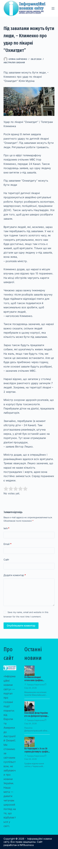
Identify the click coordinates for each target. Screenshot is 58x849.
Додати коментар (15, 575)
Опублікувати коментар (21, 625)
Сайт (6, 559)
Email (7, 544)
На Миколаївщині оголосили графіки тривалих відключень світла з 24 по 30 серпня (35, 682)
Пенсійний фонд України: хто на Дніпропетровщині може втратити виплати (36, 716)
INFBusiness (26, 845)
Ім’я (6, 528)
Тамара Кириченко (35, 684)
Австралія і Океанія (14, 62)
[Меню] (53, 8)
